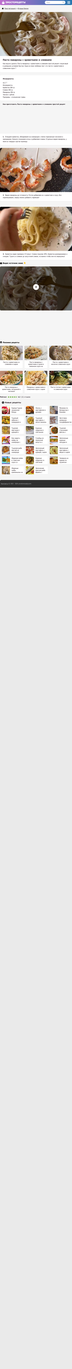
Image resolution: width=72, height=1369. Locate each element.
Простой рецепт (10, 8)
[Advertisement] (36, 121)
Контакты (4, 484)
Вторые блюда (23, 8)
